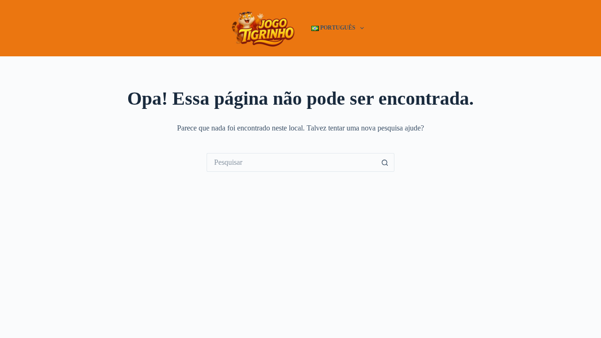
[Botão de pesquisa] (385, 162)
